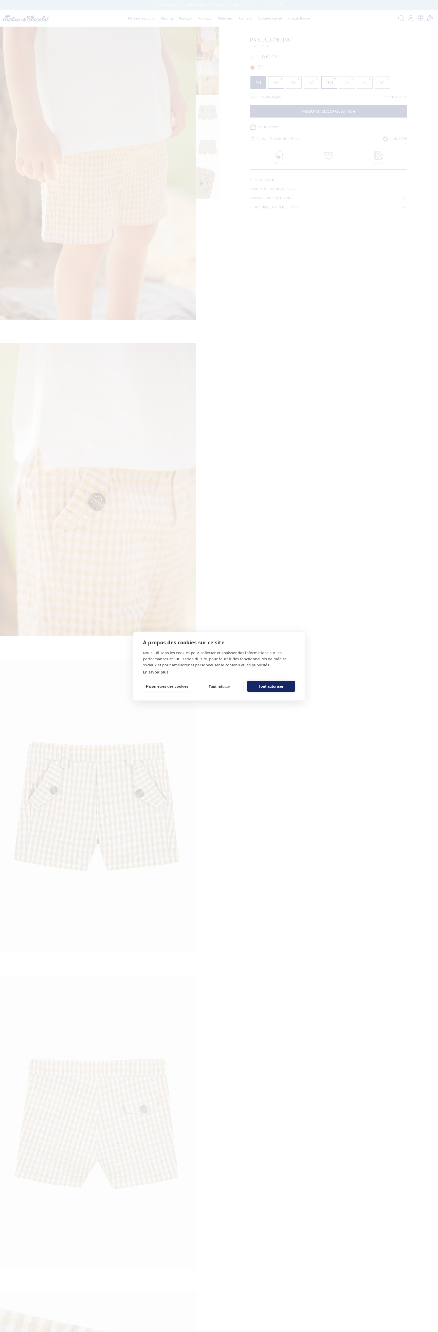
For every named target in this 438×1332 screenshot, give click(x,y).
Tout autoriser (271, 686)
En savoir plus (155, 671)
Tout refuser (219, 686)
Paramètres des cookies (167, 686)
